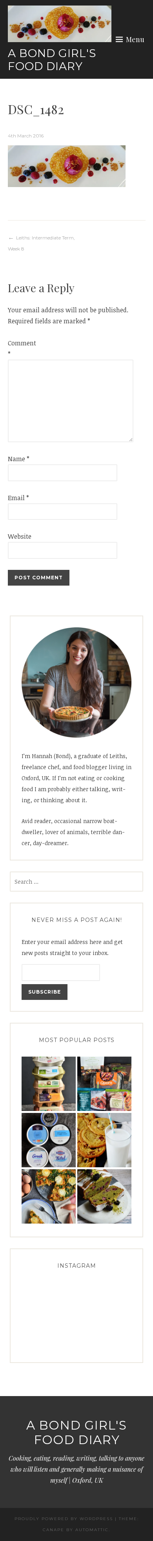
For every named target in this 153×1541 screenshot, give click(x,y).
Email (18, 497)
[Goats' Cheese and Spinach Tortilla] (49, 1196)
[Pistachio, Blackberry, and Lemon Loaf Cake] (104, 1196)
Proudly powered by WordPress (64, 1518)
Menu (135, 39)
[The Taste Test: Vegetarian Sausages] (104, 1084)
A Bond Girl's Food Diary (52, 59)
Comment (20, 348)
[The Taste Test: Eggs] (49, 1084)
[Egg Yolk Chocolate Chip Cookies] (104, 1140)
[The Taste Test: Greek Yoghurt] (49, 1140)
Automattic (92, 1529)
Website (19, 536)
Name (18, 458)
